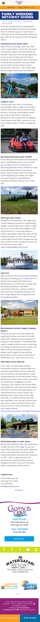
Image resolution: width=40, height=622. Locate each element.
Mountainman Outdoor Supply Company (18, 328)
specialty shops (17, 444)
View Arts (28, 278)
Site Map (23, 606)
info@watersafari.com (10, 486)
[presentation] (2, 588)
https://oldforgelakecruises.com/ (14, 247)
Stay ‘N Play (30, 618)
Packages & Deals (10, 618)
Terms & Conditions (17, 604)
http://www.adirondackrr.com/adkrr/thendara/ (20, 411)
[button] (17, 594)
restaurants (33, 444)
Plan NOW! (30, 7)
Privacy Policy (28, 604)
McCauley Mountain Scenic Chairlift (15, 167)
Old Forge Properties (20, 602)
